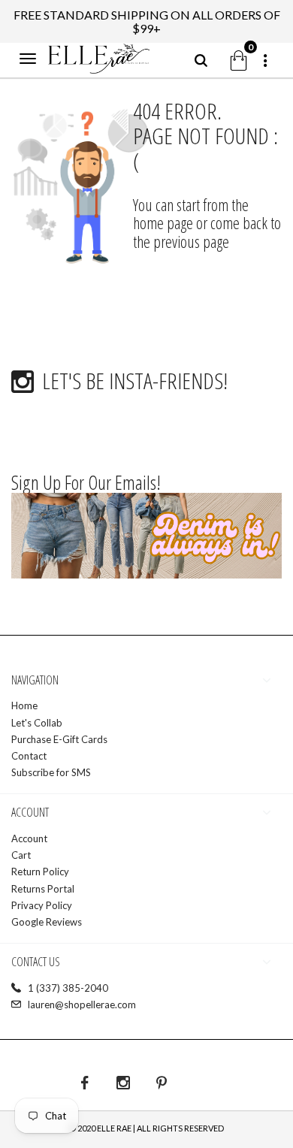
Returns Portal (42, 889)
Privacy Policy (41, 905)
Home (24, 705)
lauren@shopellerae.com (82, 1004)
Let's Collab (36, 723)
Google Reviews (46, 922)
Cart (21, 855)
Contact (29, 756)
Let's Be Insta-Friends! (135, 380)
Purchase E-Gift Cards (59, 739)
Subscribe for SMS (51, 772)
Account (29, 838)
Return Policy (40, 872)
